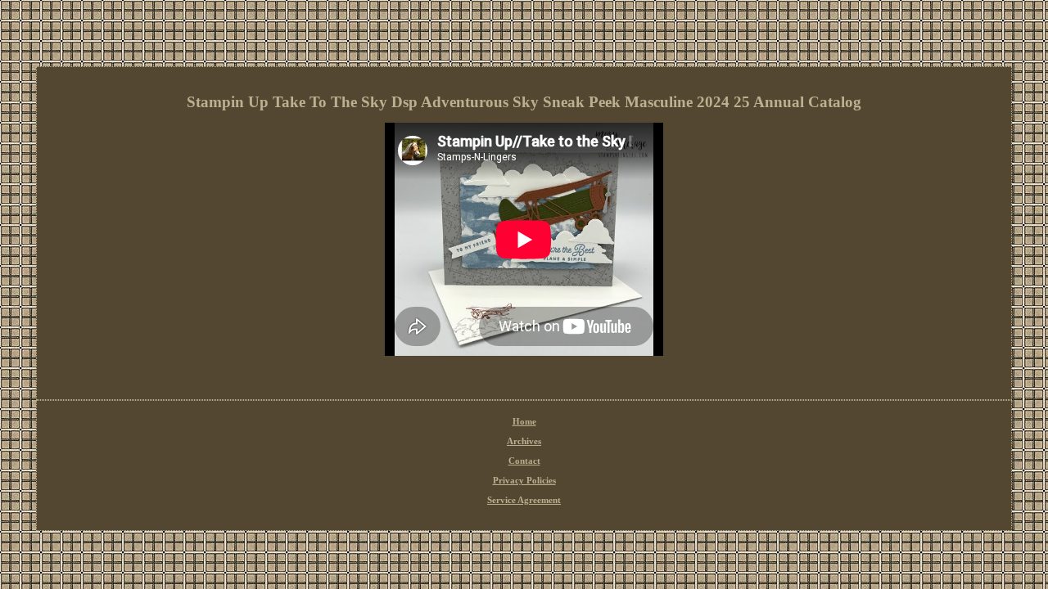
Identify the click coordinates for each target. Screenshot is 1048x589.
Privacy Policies (524, 480)
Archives (524, 441)
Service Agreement (524, 500)
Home (524, 421)
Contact (524, 460)
